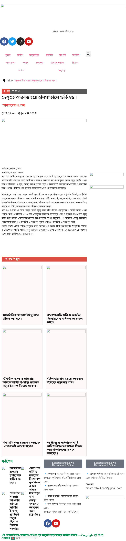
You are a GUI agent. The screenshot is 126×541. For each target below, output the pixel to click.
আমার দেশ (10, 62)
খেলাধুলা (39, 62)
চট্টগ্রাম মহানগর (57, 62)
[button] (88, 54)
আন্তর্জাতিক (34, 55)
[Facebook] (4, 41)
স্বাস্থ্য (17, 91)
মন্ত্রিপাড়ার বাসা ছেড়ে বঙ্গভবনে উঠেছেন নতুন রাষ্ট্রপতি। (35, 504)
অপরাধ (25, 62)
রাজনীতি (49, 55)
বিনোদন (75, 62)
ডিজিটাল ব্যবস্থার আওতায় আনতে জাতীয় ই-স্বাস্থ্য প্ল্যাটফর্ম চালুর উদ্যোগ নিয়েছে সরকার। (21, 382)
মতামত (21, 70)
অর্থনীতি (75, 55)
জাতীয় (19, 55)
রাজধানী (62, 55)
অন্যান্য (61, 70)
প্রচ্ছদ (7, 55)
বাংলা (17, 538)
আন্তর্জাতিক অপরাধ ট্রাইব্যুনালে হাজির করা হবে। (36, 80)
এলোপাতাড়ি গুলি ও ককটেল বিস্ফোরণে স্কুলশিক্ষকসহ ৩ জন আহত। (65, 319)
